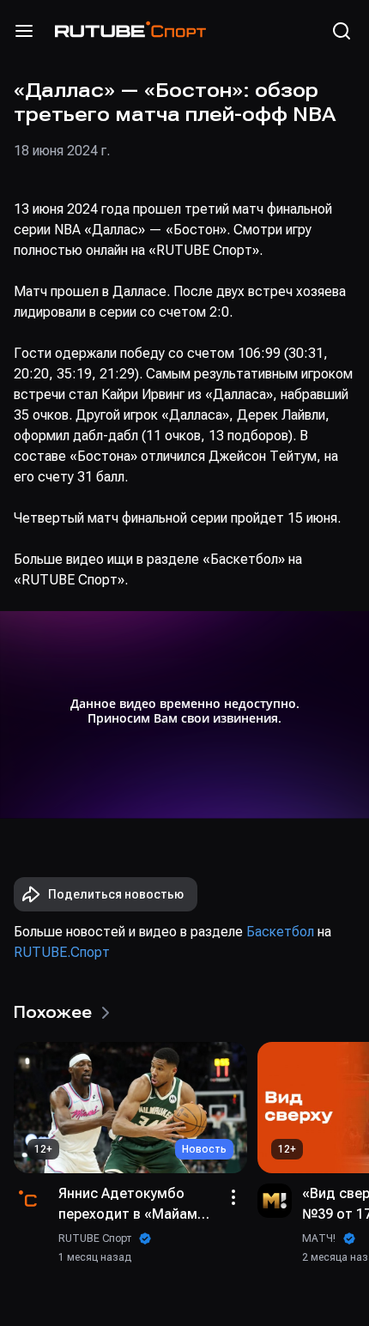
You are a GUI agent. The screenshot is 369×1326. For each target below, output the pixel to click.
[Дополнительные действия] (233, 1197)
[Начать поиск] (341, 30)
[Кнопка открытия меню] (24, 31)
